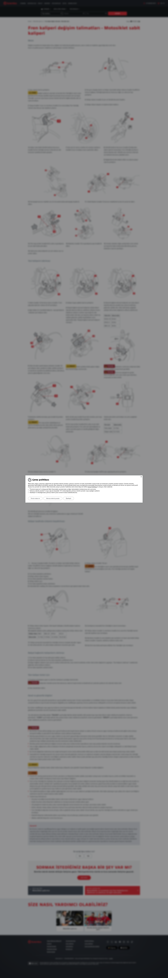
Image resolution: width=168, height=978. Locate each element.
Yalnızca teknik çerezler (53, 498)
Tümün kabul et (35, 498)
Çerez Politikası (92, 487)
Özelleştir (68, 498)
